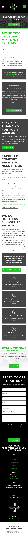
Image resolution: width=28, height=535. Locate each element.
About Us (14, 459)
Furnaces (14, 465)
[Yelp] (18, 518)
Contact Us (14, 468)
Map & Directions (14, 478)
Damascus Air (12, 51)
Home (14, 457)
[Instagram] (15, 518)
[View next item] (15, 106)
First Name (4, 388)
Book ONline (13, 24)
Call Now (13, 366)
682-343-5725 (14, 497)
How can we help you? (7, 416)
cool (15, 186)
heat (18, 186)
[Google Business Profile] (9, 518)
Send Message (14, 440)
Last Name (4, 393)
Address (4, 407)
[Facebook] (12, 518)
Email (3, 402)
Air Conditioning (14, 462)
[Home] (13, 6)
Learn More (7, 147)
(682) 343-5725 (14, 72)
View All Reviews (13, 110)
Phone (3, 397)
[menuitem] (7, 528)
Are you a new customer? (7, 411)
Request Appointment (10, 269)
